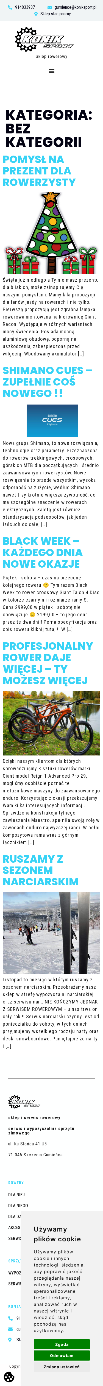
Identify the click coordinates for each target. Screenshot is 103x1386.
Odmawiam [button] (62, 1355)
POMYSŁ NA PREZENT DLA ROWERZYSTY (39, 170)
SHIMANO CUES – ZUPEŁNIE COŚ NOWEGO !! (47, 382)
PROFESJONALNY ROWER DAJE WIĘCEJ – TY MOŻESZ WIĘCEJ (48, 663)
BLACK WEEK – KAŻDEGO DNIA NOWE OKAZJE (43, 552)
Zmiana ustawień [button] (62, 1366)
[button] (51, 70)
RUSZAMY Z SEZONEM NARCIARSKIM (41, 870)
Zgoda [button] (62, 1344)
